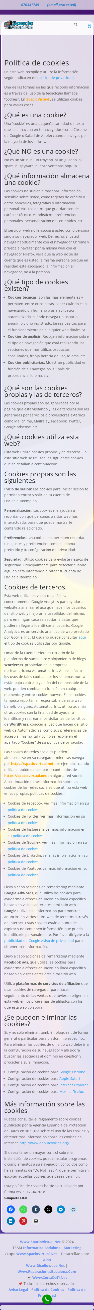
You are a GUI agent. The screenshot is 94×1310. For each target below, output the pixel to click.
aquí (82, 637)
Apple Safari (69, 1078)
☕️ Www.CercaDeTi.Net (47, 1277)
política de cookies (23, 809)
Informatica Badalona (41, 1247)
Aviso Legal (18, 1289)
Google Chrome (72, 1072)
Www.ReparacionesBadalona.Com (47, 1271)
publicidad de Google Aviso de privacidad (39, 940)
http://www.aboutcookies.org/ (44, 1143)
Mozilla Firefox (71, 1091)
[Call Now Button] (47, 1299)
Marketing (72, 1247)
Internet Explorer (73, 1085)
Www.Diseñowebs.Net (45, 1265)
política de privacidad (55, 77)
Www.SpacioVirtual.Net (40, 1241)
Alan (47, 1259)
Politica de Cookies (47, 1289)
